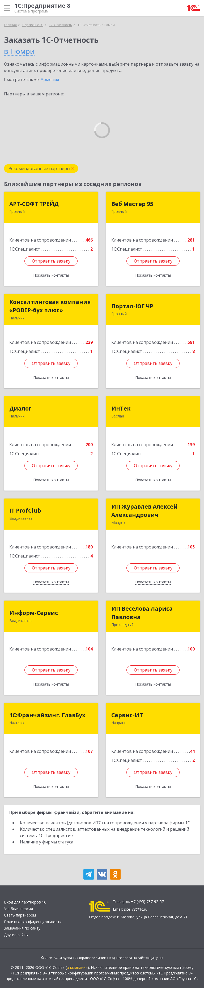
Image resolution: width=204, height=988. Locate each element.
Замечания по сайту (22, 928)
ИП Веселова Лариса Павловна (142, 613)
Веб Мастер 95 (132, 204)
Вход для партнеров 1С (25, 902)
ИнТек (120, 408)
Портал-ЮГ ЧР (132, 306)
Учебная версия (18, 908)
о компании (77, 967)
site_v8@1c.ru (135, 909)
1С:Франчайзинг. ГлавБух (47, 715)
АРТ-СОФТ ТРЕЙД (34, 204)
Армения (50, 79)
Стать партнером (20, 915)
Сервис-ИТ (127, 715)
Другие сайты (16, 934)
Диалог (20, 408)
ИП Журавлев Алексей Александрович (144, 511)
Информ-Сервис (33, 613)
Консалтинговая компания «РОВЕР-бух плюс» (50, 306)
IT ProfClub (25, 510)
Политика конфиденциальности (33, 921)
